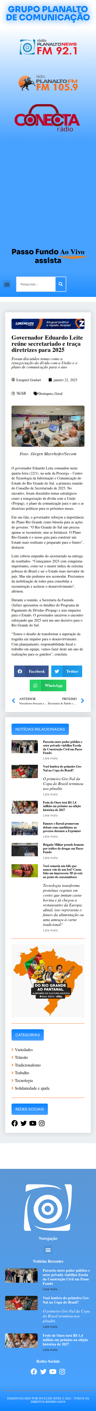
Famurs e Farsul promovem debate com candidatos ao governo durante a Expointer (62, 827)
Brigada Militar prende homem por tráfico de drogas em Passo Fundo (63, 848)
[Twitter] (43, 1371)
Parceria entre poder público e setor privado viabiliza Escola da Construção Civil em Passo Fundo (62, 747)
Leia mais (50, 758)
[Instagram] (62, 1371)
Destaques (45, 393)
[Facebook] (34, 1371)
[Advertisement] (48, 192)
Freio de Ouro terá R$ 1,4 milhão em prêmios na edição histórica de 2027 (62, 806)
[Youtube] (53, 1371)
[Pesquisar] (61, 284)
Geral (58, 393)
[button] (7, 284)
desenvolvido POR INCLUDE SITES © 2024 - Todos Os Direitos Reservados (48, 1400)
